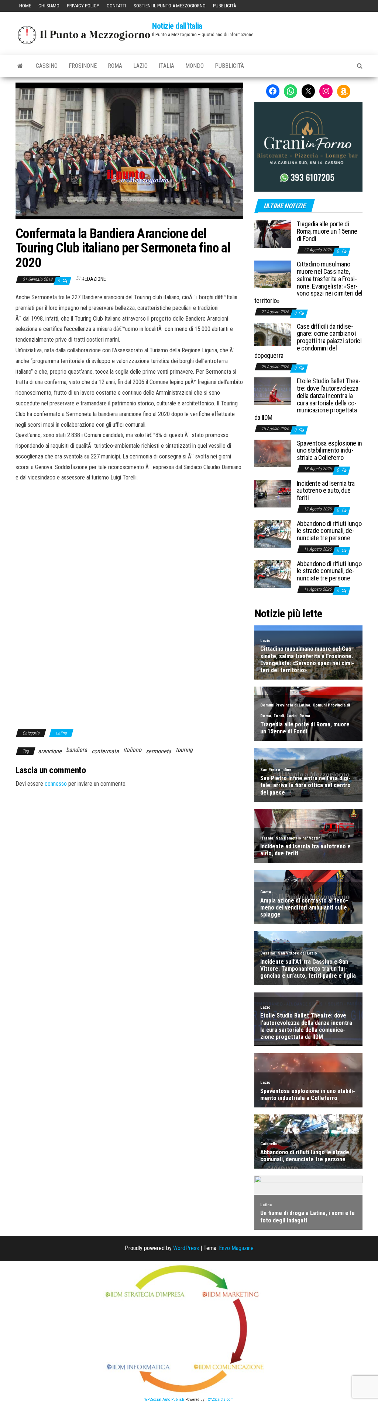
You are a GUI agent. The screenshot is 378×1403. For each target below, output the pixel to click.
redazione (94, 279)
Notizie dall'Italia (177, 26)
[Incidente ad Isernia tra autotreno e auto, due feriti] (272, 492)
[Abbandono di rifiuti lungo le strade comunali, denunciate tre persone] (272, 533)
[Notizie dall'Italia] (20, 66)
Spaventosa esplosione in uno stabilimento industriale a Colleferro (329, 450)
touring (184, 749)
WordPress (186, 1248)
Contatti (116, 5)
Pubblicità (224, 5)
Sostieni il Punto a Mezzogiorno (170, 5)
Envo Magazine (236, 1248)
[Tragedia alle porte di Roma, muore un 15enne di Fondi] (272, 233)
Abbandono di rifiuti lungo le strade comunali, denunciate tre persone (329, 531)
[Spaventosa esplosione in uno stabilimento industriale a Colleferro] (272, 452)
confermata (105, 751)
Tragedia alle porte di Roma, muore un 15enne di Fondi (327, 231)
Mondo (194, 65)
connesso (56, 783)
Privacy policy (83, 5)
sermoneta (158, 751)
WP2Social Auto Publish (164, 1399)
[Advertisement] (129, 533)
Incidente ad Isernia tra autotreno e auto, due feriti (326, 490)
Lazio (140, 65)
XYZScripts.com (221, 1399)
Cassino (47, 65)
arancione (50, 751)
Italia (166, 65)
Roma (115, 65)
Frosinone (83, 65)
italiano (132, 749)
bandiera (76, 749)
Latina (61, 733)
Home (25, 5)
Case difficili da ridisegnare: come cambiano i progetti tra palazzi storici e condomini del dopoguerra (308, 340)
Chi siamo (48, 5)
